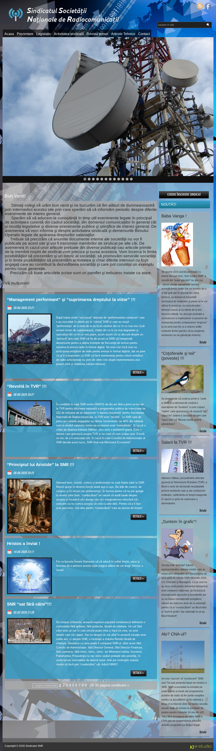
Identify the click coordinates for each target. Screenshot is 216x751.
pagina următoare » (114, 685)
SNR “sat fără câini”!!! (29, 604)
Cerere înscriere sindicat (184, 194)
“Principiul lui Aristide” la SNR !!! (40, 464)
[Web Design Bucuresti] (200, 748)
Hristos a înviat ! (23, 543)
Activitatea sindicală (69, 34)
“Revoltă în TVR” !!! (27, 386)
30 (97, 685)
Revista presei (97, 34)
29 (92, 685)
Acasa (9, 34)
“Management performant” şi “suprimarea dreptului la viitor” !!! (71, 299)
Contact (144, 34)
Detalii (203, 342)
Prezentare (25, 34)
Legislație (43, 34)
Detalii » (138, 372)
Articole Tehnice (123, 34)
